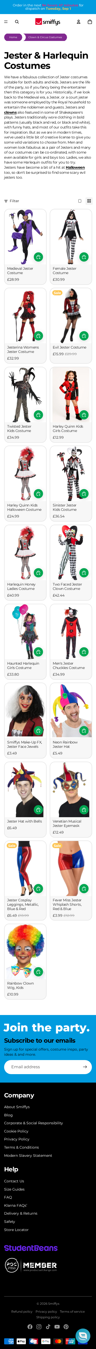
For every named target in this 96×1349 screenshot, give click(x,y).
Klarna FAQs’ (15, 1205)
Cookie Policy (16, 1131)
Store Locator (16, 1229)
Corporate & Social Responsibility (33, 1123)
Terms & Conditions (21, 1147)
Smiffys (53, 1303)
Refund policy (22, 1311)
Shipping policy (48, 1317)
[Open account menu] (78, 21)
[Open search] (17, 21)
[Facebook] (30, 1327)
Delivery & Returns (20, 1213)
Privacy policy (46, 1311)
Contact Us (14, 1181)
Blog (8, 1115)
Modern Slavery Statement (28, 1155)
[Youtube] (57, 1327)
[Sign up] (85, 1067)
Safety (9, 1221)
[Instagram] (39, 1327)
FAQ (8, 1197)
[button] (83, 1336)
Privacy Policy (16, 1139)
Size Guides (14, 1189)
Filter (14, 201)
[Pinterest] (66, 1327)
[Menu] (6, 22)
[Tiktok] (48, 1327)
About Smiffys (17, 1107)
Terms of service (72, 1311)
